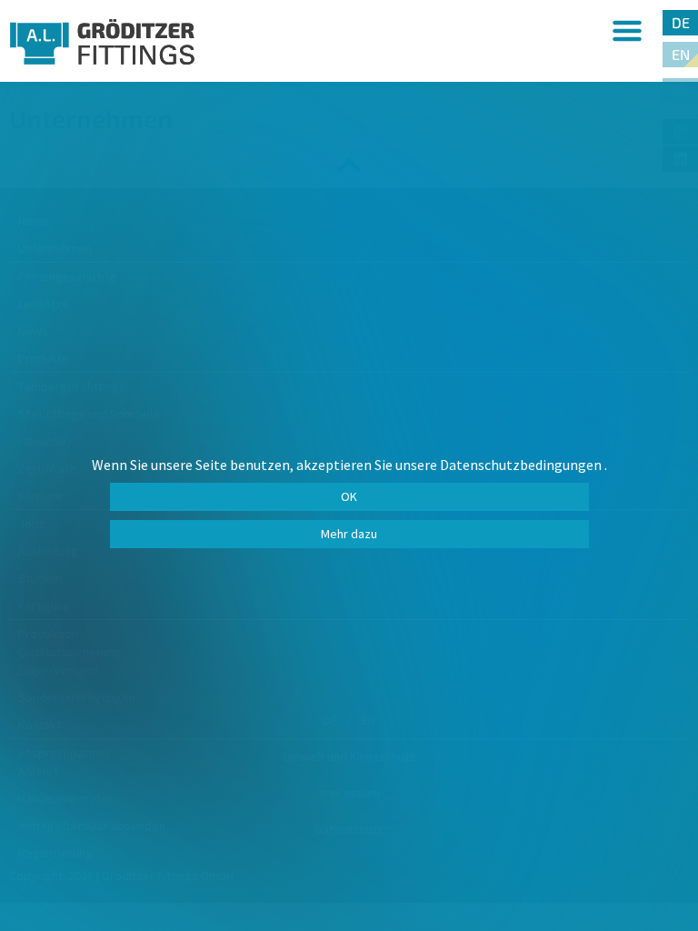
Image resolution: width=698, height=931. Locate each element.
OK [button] (349, 496)
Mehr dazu (349, 534)
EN (681, 54)
